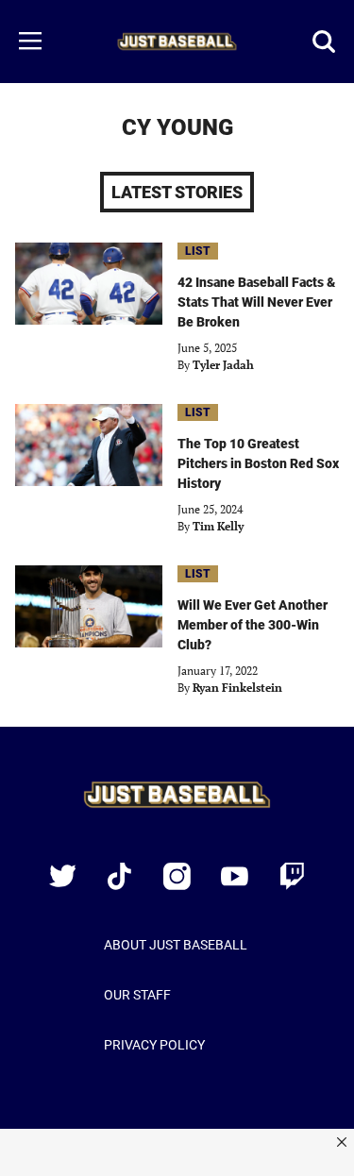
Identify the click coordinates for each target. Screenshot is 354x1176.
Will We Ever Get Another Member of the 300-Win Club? (252, 624)
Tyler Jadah (223, 365)
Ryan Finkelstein (237, 687)
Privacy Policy (154, 1044)
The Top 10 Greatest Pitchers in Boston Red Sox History (258, 463)
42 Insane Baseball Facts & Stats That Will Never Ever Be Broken (256, 302)
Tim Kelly (218, 526)
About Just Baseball (175, 944)
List (198, 251)
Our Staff (137, 994)
